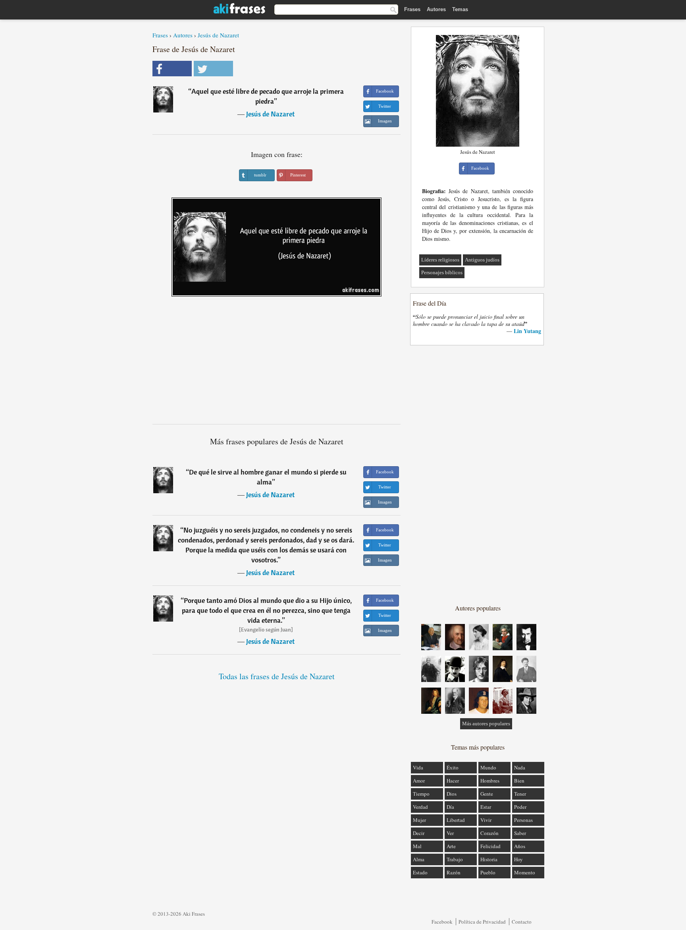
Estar (485, 806)
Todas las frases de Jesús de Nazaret (277, 676)
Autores (436, 9)
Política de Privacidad (482, 921)
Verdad (420, 806)
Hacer (453, 780)
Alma (418, 859)
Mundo (488, 767)
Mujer (419, 819)
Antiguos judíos (482, 260)
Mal (417, 846)
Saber (520, 833)
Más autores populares (486, 724)
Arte (451, 846)
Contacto (522, 921)
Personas (523, 819)
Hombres (489, 780)
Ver (450, 833)
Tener (520, 793)
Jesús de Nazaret (218, 35)
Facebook (442, 921)
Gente (486, 793)
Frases (412, 9)
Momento (524, 872)
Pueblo (487, 872)
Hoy (518, 859)
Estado (420, 872)
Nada (519, 767)
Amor (419, 780)
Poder (520, 806)
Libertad (456, 819)
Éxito (453, 767)
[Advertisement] (276, 363)
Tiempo (421, 793)
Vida (418, 767)
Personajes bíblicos (441, 272)
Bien (519, 780)
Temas (460, 9)
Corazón (489, 833)
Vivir (485, 819)
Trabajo (455, 859)
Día (450, 806)
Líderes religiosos (440, 260)
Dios (452, 793)
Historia (488, 859)
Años (519, 846)
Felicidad (490, 846)
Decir (418, 833)
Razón (454, 872)
